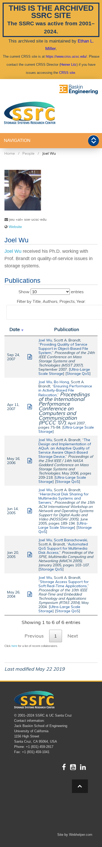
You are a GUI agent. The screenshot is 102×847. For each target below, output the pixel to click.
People (28, 153)
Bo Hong (61, 382)
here (14, 645)
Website (15, 227)
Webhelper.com (80, 835)
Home (9, 153)
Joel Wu (49, 153)
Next (72, 636)
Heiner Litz (68, 65)
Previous (34, 636)
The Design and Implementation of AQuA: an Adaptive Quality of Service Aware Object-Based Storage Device (64, 448)
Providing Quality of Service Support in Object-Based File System (63, 348)
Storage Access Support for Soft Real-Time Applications (63, 583)
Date (14, 329)
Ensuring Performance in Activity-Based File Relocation (65, 390)
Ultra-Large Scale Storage (66, 429)
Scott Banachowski (70, 540)
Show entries (51, 291)
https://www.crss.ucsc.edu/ (66, 56)
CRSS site (67, 73)
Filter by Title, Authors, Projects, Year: (51, 301)
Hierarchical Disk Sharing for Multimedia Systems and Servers (63, 498)
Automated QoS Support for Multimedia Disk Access (63, 548)
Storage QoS (78, 373)
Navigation (17, 140)
